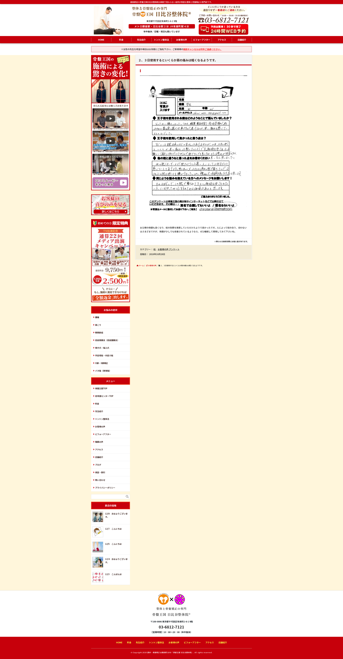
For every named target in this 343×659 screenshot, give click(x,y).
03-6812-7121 (171, 627)
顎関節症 (99, 332)
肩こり (98, 324)
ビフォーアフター (201, 39)
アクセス (222, 39)
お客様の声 (181, 39)
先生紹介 (141, 39)
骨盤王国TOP (101, 388)
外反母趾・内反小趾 (104, 355)
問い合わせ (100, 480)
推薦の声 (99, 441)
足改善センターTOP (104, 396)
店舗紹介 (242, 39)
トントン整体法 (161, 39)
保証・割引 (100, 472)
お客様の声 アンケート (169, 249)
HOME (101, 39)
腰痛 (97, 317)
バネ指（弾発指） (103, 370)
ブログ (98, 464)
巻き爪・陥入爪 (102, 347)
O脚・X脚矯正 (101, 363)
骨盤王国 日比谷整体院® (171, 612)
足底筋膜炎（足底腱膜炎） (107, 340)
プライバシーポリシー (105, 487)
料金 (121, 39)
